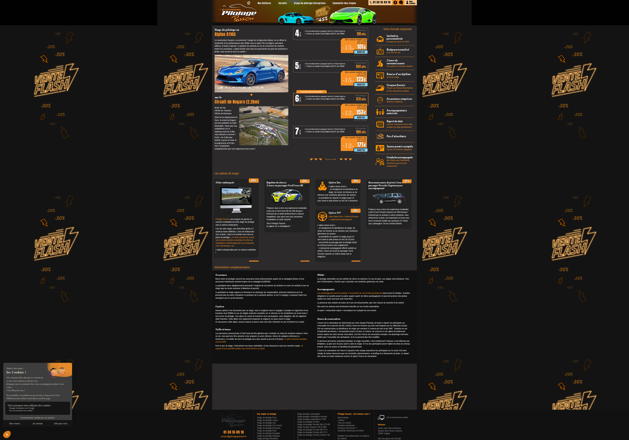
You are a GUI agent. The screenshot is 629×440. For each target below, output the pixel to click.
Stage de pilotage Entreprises (310, 3)
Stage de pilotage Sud (266, 423)
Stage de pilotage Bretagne (268, 433)
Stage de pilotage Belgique (268, 436)
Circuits (282, 3)
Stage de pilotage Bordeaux (268, 428)
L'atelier (341, 420)
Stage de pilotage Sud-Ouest (269, 425)
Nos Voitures (264, 3)
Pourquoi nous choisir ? (347, 428)
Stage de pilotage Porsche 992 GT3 (312, 429)
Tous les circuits (344, 423)
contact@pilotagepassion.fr (234, 436)
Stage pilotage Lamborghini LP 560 (311, 419)
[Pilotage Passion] (248, 3)
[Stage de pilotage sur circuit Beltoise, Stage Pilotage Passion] (237, 13)
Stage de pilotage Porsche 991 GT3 (312, 432)
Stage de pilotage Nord (266, 430)
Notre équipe (343, 417)
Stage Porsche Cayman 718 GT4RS (312, 427)
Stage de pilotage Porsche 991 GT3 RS (313, 424)
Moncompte (412, 2)
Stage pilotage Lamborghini (308, 414)
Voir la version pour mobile (397, 417)
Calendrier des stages (344, 3)
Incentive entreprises (346, 425)
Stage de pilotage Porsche (308, 422)
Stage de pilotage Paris (267, 417)
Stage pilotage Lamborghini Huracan (312, 416)
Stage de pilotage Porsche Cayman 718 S (313, 436)
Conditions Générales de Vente (351, 430)
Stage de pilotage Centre (267, 420)
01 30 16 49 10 (233, 432)
